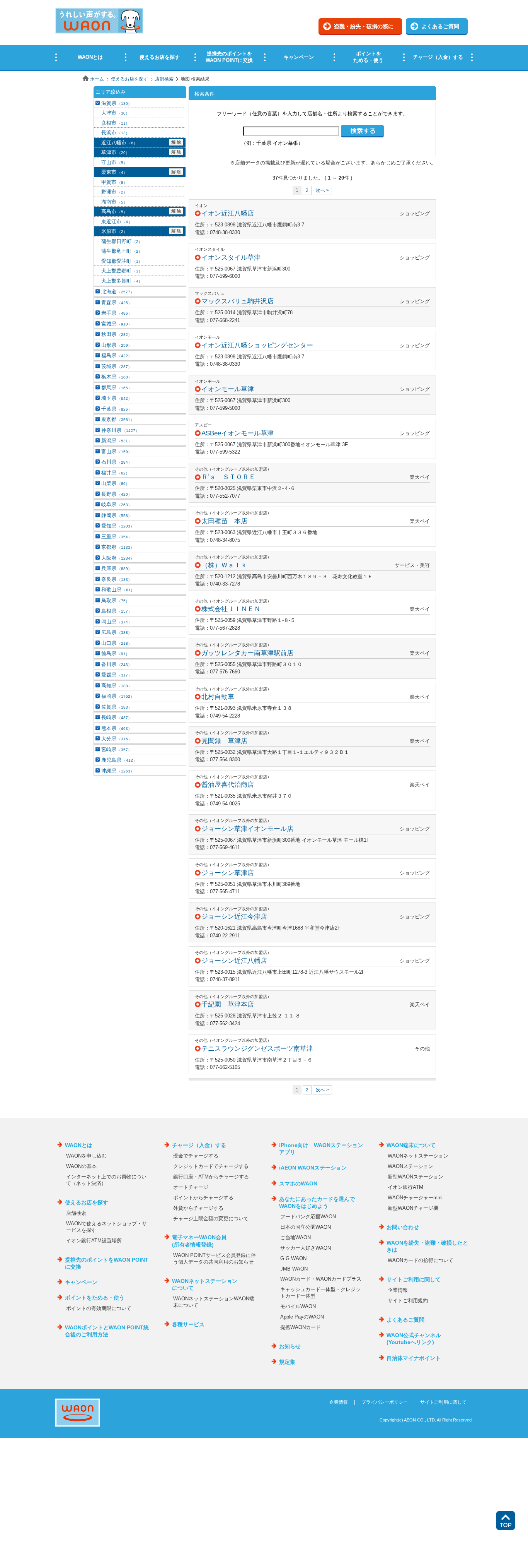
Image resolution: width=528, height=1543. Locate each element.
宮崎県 (116, 749)
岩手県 (116, 313)
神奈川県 (120, 430)
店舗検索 (164, 79)
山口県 (116, 643)
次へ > (322, 190)
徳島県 (115, 653)
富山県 (116, 451)
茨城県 (116, 366)
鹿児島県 (119, 760)
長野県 (116, 494)
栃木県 (116, 377)
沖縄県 (117, 771)
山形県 (116, 345)
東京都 (117, 419)
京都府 (117, 547)
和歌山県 (118, 590)
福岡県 (117, 696)
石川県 (116, 462)
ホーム (97, 79)
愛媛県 (116, 675)
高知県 (116, 685)
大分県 (116, 739)
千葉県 (116, 409)
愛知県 (117, 526)
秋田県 (116, 334)
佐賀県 (116, 707)
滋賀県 (116, 103)
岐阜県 (116, 504)
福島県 (116, 355)
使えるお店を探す (129, 79)
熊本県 (116, 728)
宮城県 (116, 324)
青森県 (116, 302)
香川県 (116, 664)
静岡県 (116, 515)
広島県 (116, 632)
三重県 (116, 536)
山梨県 (115, 483)
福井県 (115, 473)
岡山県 (116, 622)
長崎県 (116, 717)
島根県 (116, 611)
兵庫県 (116, 568)
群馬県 (116, 387)
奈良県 (116, 579)
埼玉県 (116, 398)
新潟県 (116, 441)
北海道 (117, 292)
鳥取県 (115, 600)
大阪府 (117, 558)
